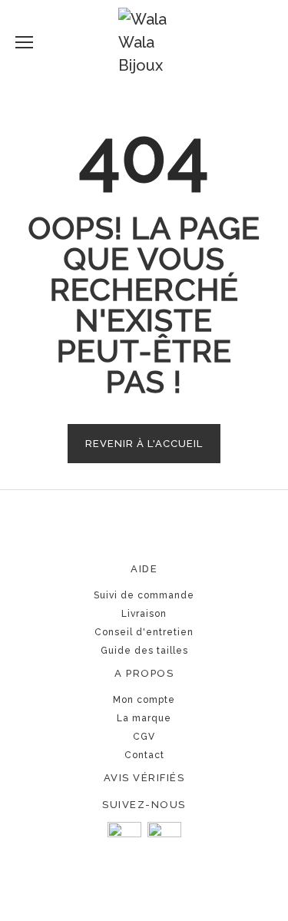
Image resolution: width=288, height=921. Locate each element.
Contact (144, 755)
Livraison (144, 613)
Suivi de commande (144, 595)
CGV (144, 736)
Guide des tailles (144, 650)
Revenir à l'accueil (144, 443)
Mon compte (144, 699)
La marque (144, 718)
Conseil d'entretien (144, 632)
